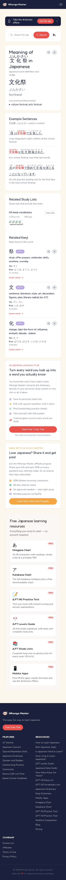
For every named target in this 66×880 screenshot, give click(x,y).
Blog (38, 824)
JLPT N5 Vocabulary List (48, 784)
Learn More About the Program (33, 501)
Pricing (39, 829)
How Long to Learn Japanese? (45, 757)
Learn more (15, 277)
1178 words (14, 217)
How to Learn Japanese (48, 742)
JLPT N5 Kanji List (44, 780)
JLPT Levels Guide (45, 763)
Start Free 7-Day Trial (33, 429)
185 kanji (28, 217)
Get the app (45, 21)
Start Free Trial (13, 727)
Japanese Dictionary (13, 755)
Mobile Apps (42, 797)
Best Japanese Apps (46, 747)
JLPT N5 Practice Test (47, 811)
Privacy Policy (9, 856)
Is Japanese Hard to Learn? (49, 751)
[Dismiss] (57, 21)
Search (43, 34)
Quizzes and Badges (13, 760)
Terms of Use (9, 852)
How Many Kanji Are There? (46, 774)
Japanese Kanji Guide (46, 768)
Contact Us (8, 843)
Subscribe (50, 213)
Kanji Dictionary (43, 793)
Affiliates (7, 847)
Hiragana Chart (43, 802)
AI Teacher (8, 742)
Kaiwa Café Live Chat (13, 773)
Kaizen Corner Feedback (15, 778)
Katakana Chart (43, 806)
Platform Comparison (46, 820)
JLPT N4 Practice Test (47, 815)
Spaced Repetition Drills (15, 751)
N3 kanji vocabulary (20, 212)
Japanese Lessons (12, 747)
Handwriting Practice (13, 764)
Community (8, 769)
